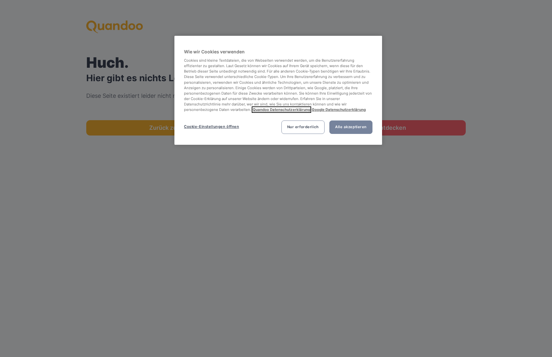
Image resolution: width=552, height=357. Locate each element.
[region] (278, 90)
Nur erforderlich (303, 127)
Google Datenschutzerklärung (339, 109)
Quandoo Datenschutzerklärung (281, 109)
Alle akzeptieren (351, 127)
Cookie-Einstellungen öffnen (211, 126)
